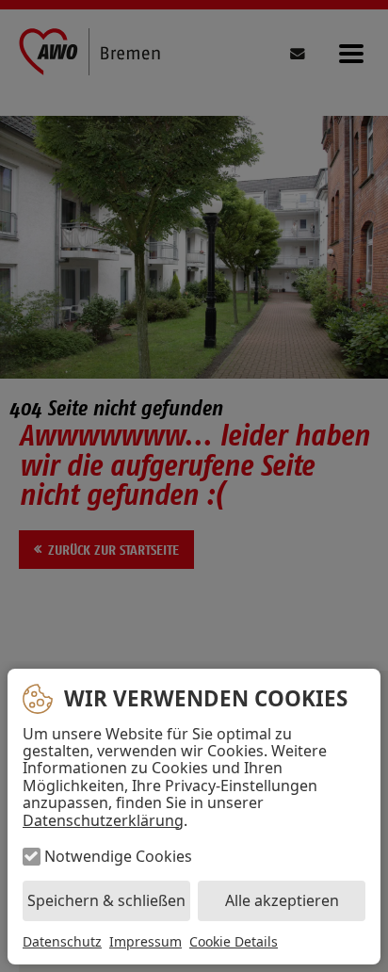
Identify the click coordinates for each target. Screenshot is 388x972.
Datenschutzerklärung (103, 820)
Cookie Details (233, 941)
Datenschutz (62, 941)
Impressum (145, 941)
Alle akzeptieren (282, 900)
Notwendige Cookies (118, 856)
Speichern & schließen (106, 900)
